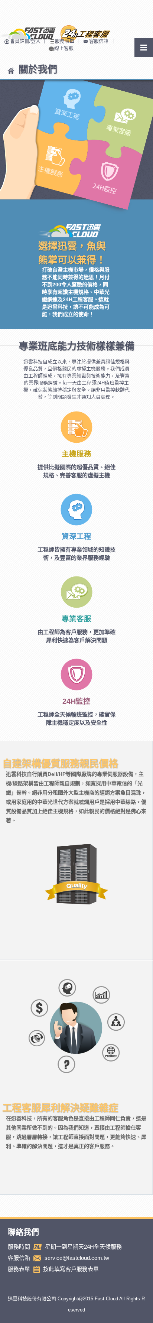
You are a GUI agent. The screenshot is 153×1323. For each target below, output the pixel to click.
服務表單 (64, 41)
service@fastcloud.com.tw (77, 1258)
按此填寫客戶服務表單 (71, 1269)
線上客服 (64, 48)
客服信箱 (98, 41)
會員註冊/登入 (25, 41)
